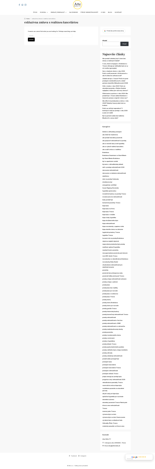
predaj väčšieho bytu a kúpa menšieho (115, 350)
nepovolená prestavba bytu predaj (113, 244)
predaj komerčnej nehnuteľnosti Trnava (115, 314)
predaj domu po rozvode (110, 305)
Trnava (104, 408)
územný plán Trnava (109, 411)
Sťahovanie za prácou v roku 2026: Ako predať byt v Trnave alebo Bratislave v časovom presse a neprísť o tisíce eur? (115, 96)
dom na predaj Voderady (110, 179)
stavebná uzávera (108, 399)
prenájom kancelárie (109, 365)
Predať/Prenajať (58, 12)
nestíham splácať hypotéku (111, 247)
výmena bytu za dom (109, 414)
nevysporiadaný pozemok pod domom (115, 253)
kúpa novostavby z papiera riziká (113, 226)
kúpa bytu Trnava (108, 211)
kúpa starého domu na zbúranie (112, 229)
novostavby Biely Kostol (110, 262)
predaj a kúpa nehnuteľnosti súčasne (114, 279)
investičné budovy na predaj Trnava (114, 194)
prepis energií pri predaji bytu (112, 376)
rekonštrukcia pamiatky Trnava (112, 382)
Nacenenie (73, 12)
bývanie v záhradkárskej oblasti (112, 164)
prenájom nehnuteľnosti (110, 370)
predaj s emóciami (108, 338)
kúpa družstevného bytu (110, 220)
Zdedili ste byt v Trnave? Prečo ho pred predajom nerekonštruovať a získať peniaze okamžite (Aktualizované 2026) (115, 81)
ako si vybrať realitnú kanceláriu (112, 146)
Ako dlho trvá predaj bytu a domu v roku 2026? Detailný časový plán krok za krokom (115, 103)
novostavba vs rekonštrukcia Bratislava (115, 259)
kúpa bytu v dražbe (108, 214)
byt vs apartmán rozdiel (110, 161)
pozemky (105, 270)
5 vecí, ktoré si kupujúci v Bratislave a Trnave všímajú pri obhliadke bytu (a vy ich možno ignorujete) (115, 66)
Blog (110, 12)
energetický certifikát (109, 185)
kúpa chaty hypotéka (109, 217)
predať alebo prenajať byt (110, 359)
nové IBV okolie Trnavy (109, 256)
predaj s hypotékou (108, 341)
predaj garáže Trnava (109, 308)
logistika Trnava (107, 235)
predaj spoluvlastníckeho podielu (113, 347)
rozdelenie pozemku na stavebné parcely (113, 389)
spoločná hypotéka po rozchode (112, 396)
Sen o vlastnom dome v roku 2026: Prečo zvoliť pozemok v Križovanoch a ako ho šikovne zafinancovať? (114, 73)
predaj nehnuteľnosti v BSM (111, 323)
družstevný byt (107, 182)
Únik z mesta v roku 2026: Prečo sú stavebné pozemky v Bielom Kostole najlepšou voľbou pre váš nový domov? (115, 88)
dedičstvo (105, 176)
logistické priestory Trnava (111, 232)
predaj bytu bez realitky (110, 288)
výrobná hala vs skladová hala (112, 420)
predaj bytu (106, 285)
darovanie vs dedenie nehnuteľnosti (114, 173)
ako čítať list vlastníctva (110, 135)
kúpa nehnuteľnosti (108, 223)
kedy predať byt (107, 200)
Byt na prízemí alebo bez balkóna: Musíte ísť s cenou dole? (113, 117)
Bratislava (105, 152)
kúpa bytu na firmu (108, 208)
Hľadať (31, 39)
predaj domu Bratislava (110, 302)
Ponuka (43, 12)
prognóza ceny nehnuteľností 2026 (113, 379)
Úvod (35, 12)
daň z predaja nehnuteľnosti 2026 (113, 167)
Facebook (74, 456)
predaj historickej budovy (110, 311)
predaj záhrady (107, 353)
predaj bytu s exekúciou (110, 294)
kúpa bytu (105, 206)
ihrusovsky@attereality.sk (112, 446)
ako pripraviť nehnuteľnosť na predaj (114, 140)
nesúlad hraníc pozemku (110, 250)
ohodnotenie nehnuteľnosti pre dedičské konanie (112, 266)
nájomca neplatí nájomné (110, 241)
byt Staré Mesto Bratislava (111, 158)
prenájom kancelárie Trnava (111, 368)
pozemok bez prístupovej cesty (112, 273)
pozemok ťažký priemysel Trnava (113, 276)
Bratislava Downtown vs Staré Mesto (114, 155)
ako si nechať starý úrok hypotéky (113, 143)
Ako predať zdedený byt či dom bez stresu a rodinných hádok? (114, 60)
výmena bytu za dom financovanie (113, 417)
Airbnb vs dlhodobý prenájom (112, 132)
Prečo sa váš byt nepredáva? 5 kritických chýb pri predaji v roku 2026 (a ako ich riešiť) (114, 110)
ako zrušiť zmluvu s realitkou (111, 149)
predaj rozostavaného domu (111, 335)
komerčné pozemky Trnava (111, 203)
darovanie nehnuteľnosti (110, 170)
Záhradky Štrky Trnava (109, 423)
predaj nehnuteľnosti (109, 317)
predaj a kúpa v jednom (110, 282)
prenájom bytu (107, 362)
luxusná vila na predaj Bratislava (113, 238)
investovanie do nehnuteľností (112, 197)
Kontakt (118, 12)
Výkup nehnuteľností (89, 12)
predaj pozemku (107, 332)
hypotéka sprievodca (109, 191)
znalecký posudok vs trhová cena (113, 426)
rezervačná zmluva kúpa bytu (112, 385)
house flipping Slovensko (110, 188)
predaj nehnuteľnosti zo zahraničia (113, 326)
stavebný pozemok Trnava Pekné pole (114, 402)
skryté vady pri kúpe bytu (110, 393)
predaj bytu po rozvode (110, 291)
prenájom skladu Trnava (110, 373)
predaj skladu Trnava (109, 344)
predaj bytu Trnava (108, 297)
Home (28, 18)
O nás (103, 12)
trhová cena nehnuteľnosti (110, 405)
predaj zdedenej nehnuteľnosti (112, 356)
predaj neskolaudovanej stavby (112, 329)
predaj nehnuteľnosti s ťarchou (112, 320)
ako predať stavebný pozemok (112, 137)
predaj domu (106, 299)
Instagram (83, 456)
